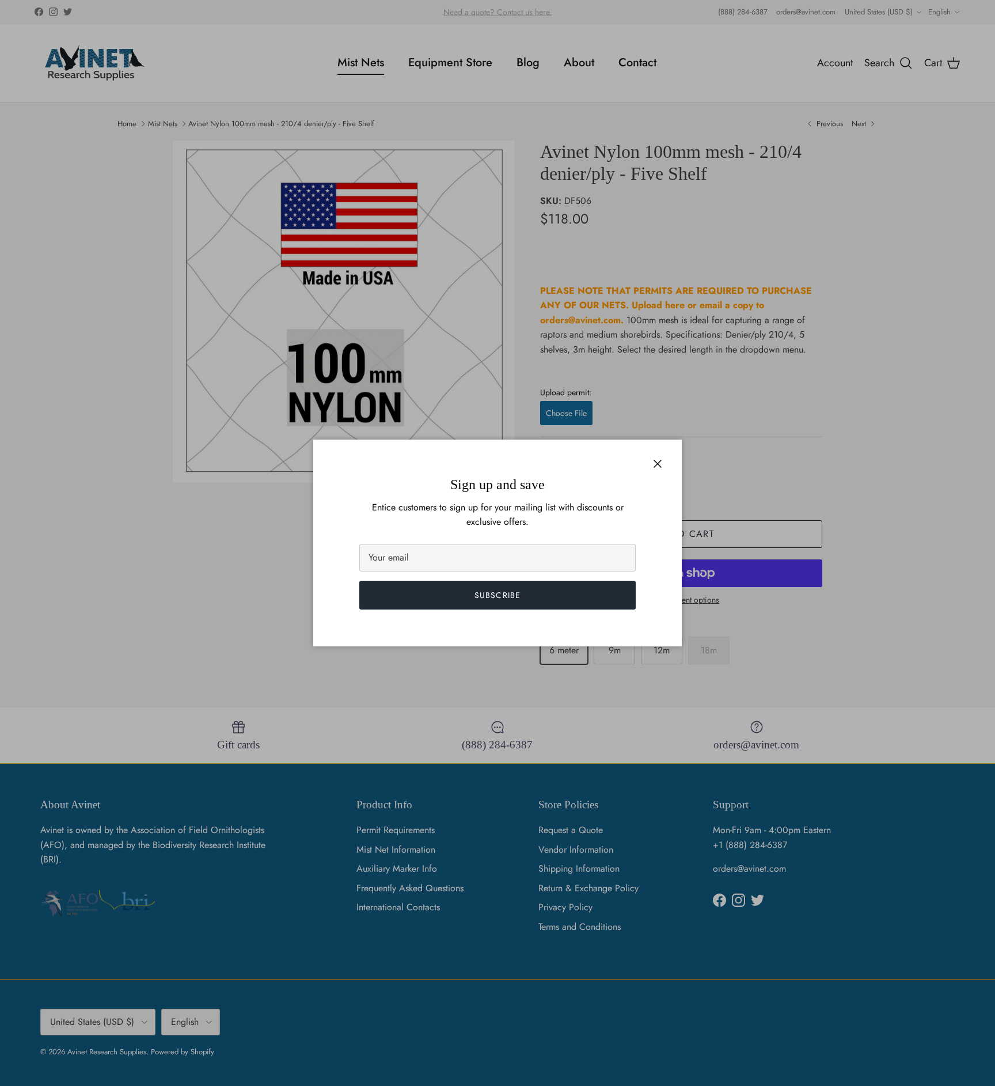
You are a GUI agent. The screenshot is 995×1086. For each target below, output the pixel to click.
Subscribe (497, 595)
